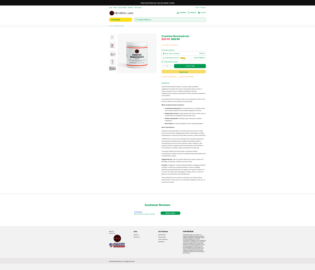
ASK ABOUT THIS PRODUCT (171, 45)
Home (110, 25)
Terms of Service (162, 239)
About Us (111, 231)
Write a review (170, 213)
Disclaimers (161, 241)
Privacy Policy (162, 237)
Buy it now (184, 72)
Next (154, 53)
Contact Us (112, 233)
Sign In (197, 7)
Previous (119, 53)
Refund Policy (162, 235)
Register (203, 7)
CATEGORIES (115, 20)
